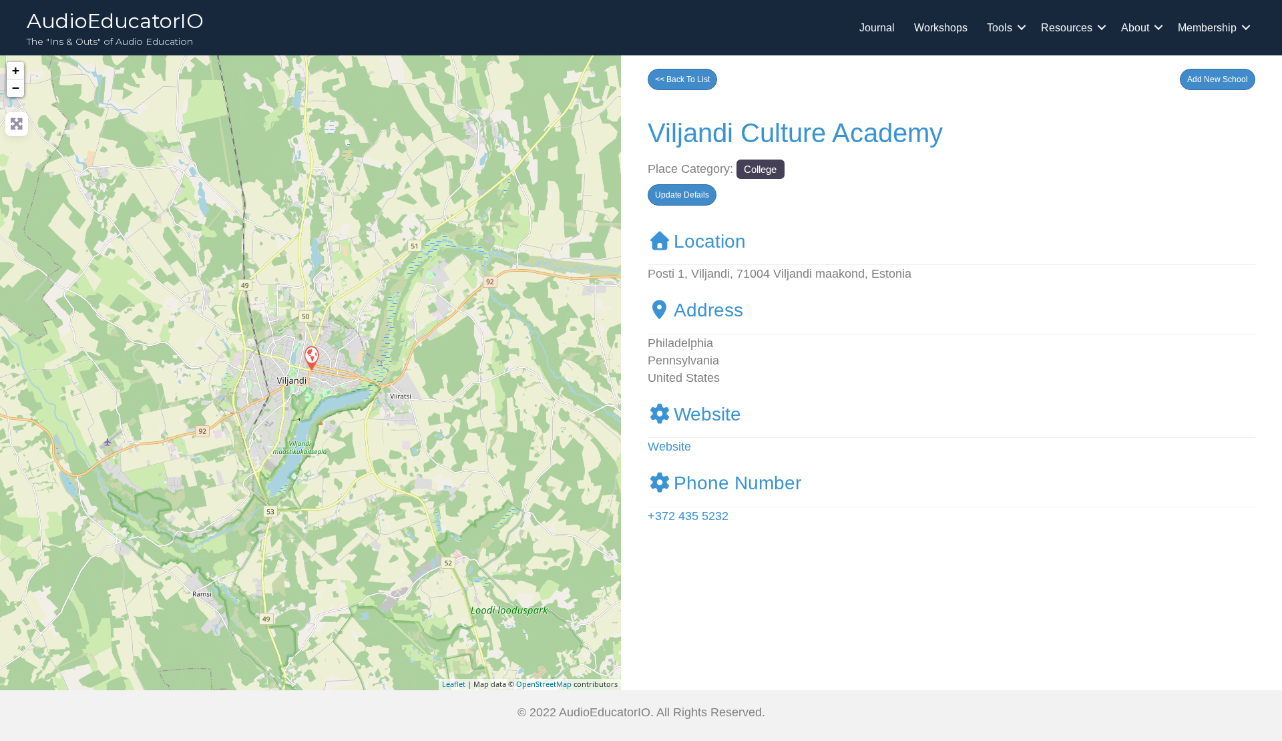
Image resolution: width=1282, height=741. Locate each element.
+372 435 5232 (688, 516)
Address (708, 310)
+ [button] (15, 70)
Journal (877, 27)
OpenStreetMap (544, 684)
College (760, 169)
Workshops (941, 27)
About (1135, 27)
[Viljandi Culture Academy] (311, 357)
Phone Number (737, 483)
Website (707, 414)
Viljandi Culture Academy (795, 133)
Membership (1207, 27)
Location (710, 241)
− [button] (15, 88)
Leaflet (453, 684)
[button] (1217, 79)
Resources (1066, 27)
